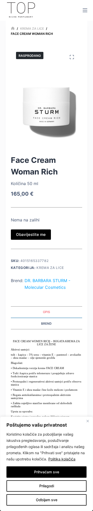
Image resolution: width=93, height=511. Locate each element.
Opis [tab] (46, 312)
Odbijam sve (46, 500)
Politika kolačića (61, 459)
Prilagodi (46, 486)
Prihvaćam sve (46, 472)
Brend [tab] (46, 323)
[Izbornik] (85, 10)
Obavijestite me (31, 234)
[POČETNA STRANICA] (13, 28)
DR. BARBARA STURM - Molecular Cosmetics (47, 284)
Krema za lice (50, 268)
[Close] (87, 421)
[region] (46, 464)
